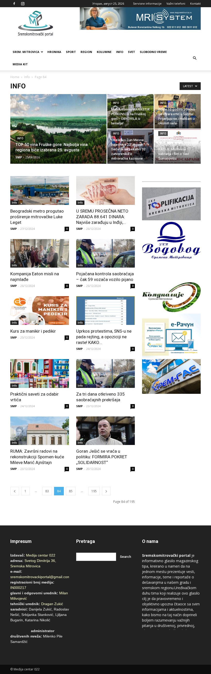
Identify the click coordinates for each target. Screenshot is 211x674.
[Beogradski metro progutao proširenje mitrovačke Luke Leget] (39, 190)
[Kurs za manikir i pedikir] (39, 310)
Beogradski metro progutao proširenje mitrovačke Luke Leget (37, 216)
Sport (71, 52)
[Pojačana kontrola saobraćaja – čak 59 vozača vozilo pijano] (105, 253)
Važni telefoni (175, 3)
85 (71, 491)
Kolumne (104, 52)
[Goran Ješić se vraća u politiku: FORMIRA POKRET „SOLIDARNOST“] (105, 430)
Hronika (54, 52)
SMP (18, 157)
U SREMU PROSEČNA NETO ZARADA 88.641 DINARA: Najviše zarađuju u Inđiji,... (102, 216)
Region (86, 52)
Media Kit (20, 64)
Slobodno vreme (153, 52)
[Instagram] (23, 3)
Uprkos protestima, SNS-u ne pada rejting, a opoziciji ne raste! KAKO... (103, 337)
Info (119, 52)
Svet (131, 52)
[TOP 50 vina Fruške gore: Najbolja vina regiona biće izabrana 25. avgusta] (58, 135)
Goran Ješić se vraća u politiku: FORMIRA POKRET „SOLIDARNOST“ (101, 457)
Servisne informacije (147, 3)
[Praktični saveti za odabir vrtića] (39, 373)
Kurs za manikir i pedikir (33, 331)
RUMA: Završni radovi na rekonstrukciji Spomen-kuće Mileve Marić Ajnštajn (37, 457)
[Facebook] (14, 3)
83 (47, 491)
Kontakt (195, 3)
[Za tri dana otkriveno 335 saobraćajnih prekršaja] (105, 373)
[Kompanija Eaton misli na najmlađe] (39, 253)
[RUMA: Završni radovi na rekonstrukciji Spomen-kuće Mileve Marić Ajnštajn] (39, 430)
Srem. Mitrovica (26, 52)
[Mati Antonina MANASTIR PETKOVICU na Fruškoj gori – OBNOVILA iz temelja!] (130, 111)
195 (94, 491)
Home (14, 77)
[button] (194, 58)
